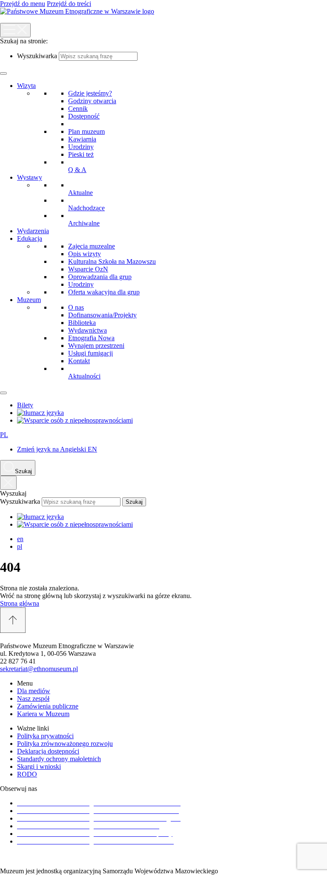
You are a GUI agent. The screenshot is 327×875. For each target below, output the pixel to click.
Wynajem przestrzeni (96, 345)
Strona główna (19, 603)
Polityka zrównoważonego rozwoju (65, 743)
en (20, 538)
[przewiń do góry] (163, 621)
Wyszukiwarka (37, 55)
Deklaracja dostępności (48, 751)
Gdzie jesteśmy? (90, 93)
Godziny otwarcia (92, 100)
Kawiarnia (82, 139)
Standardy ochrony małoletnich (59, 758)
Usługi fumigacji (90, 353)
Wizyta (26, 85)
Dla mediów (33, 690)
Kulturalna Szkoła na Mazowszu (112, 261)
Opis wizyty (84, 253)
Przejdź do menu (22, 3)
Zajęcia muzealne (91, 246)
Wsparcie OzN (88, 269)
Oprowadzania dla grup (100, 276)
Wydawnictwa (87, 330)
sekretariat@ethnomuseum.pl (39, 668)
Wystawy (29, 177)
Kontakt (79, 360)
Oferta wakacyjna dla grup (104, 292)
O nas (76, 307)
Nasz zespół (33, 698)
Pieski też (81, 154)
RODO (27, 774)
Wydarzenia (33, 230)
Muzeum (29, 299)
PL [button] (4, 434)
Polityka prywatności (45, 736)
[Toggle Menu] (3, 73)
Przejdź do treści (69, 3)
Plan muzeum (86, 131)
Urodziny (81, 146)
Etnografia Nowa (91, 338)
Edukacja (29, 238)
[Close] (3, 393)
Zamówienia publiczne (47, 706)
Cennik (78, 108)
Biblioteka (82, 322)
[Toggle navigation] (15, 30)
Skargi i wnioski (39, 766)
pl (19, 546)
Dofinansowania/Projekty (102, 315)
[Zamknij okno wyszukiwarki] (8, 483)
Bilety (25, 405)
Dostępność (84, 116)
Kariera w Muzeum (43, 713)
